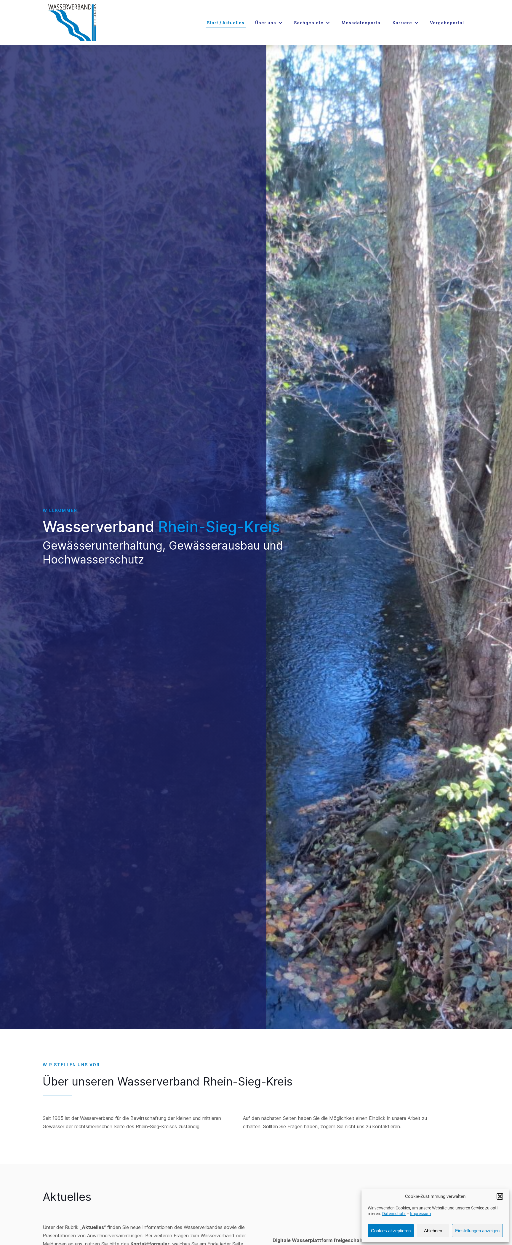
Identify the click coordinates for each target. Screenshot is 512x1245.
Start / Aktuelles (225, 22)
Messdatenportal (362, 22)
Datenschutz (394, 1213)
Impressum (420, 1213)
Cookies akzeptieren (391, 1230)
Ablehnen (433, 1230)
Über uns (265, 22)
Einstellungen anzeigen (477, 1230)
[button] (500, 1196)
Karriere (402, 22)
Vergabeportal (447, 22)
